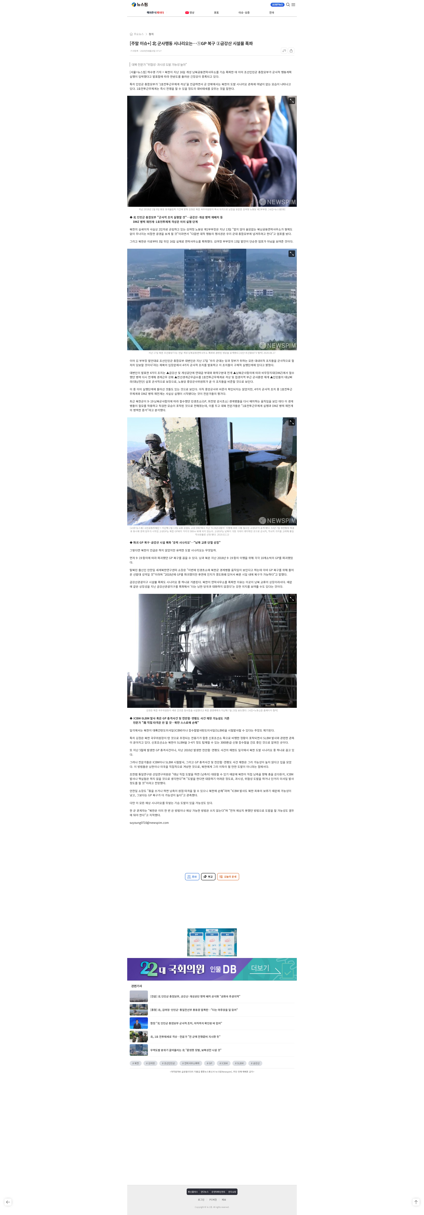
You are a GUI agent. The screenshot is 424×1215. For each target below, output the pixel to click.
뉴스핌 (139, 4)
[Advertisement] (212, 1102)
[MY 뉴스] (277, 4)
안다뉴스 (205, 1191)
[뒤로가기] (8, 1202)
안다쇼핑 (232, 1191)
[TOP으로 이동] (416, 1202)
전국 (271, 12)
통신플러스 (193, 1191)
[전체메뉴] (294, 4)
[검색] (288, 4)
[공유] (291, 51)
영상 (191, 12)
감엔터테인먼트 (218, 1191)
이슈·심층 (244, 12)
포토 (216, 12)
